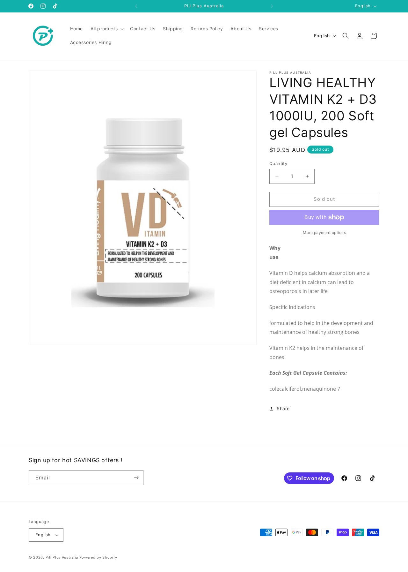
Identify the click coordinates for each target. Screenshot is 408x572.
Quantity (278, 163)
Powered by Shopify (98, 557)
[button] (106, 28)
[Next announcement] (272, 6)
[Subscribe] (136, 477)
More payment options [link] (324, 232)
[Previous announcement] (136, 6)
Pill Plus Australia (62, 557)
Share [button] (283, 408)
